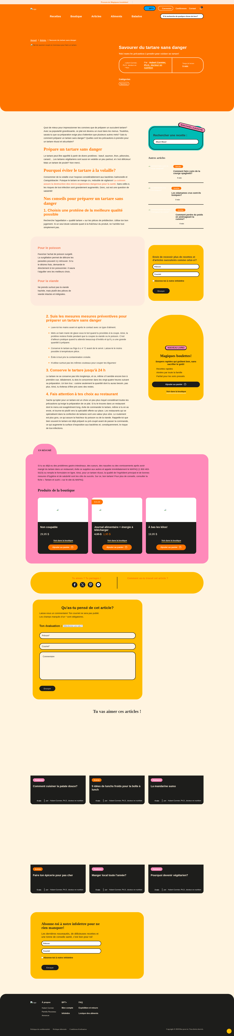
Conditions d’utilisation (78, 1029)
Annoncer (45, 1015)
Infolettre (66, 1013)
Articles (96, 16)
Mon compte (67, 1008)
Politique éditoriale (60, 1029)
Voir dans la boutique (176, 392)
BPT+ (151, 8)
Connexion (166, 8)
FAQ (81, 1002)
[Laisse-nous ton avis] (229, 1031)
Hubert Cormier (48, 1008)
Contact (192, 8)
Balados (137, 16)
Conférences (181, 8)
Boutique (76, 16)
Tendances (39, 780)
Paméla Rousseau (49, 1012)
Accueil (33, 40)
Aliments (117, 16)
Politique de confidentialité (40, 1029)
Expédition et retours (88, 1008)
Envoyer (47, 689)
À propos (46, 1002)
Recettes (56, 16)
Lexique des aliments (88, 1013)
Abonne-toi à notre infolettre (169, 281)
